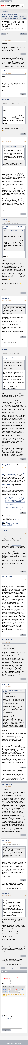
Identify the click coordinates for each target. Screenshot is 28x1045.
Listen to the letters (6, 1018)
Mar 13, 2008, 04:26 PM (6, 579)
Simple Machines (17, 1043)
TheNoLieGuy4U (7, 577)
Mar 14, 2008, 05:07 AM (6, 895)
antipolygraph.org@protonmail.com (13, 523)
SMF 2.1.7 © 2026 (10, 1043)
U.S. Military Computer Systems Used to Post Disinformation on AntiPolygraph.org (15, 508)
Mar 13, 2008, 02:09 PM (6, 300)
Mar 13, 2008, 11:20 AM (6, 73)
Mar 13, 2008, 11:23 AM (6, 102)
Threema (4, 524)
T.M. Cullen (5, 298)
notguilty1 (5, 99)
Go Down (3, 33)
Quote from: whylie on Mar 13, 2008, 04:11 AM (14, 146)
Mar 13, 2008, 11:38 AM (6, 221)
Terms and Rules (13, 1041)
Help (8, 1041)
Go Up (2, 968)
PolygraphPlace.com (7, 484)
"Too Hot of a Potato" (16, 526)
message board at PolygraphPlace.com (13, 473)
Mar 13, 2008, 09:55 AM (6, 40)
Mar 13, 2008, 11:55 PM (6, 842)
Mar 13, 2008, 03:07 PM (6, 352)
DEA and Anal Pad (9, 504)
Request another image (16, 1018)
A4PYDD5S (9, 524)
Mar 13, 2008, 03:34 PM (8, 467)
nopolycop (5, 38)
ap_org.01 (17, 519)
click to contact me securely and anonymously (11, 521)
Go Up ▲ (19, 1041)
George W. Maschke (8, 465)
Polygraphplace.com (16, 544)
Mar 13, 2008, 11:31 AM (6, 141)
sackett (4, 71)
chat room (17, 517)
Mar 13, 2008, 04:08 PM (6, 533)
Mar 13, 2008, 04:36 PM (6, 642)
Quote (23, 54)
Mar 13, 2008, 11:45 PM (6, 786)
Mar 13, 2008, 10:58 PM (6, 686)
